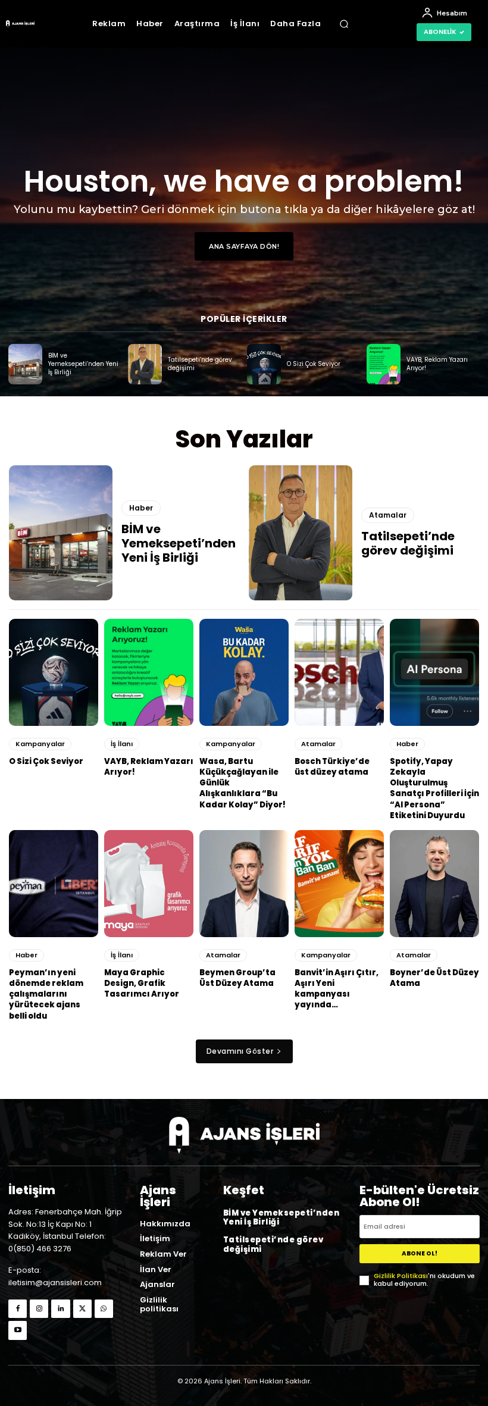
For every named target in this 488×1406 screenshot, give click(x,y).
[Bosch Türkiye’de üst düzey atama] (339, 672)
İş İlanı (122, 744)
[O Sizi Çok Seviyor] (264, 364)
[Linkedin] (60, 1308)
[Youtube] (17, 1330)
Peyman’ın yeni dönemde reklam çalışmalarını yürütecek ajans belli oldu (46, 994)
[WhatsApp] (104, 1308)
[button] (344, 24)
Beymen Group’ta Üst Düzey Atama (237, 978)
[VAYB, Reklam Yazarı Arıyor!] (384, 364)
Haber (141, 508)
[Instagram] (39, 1308)
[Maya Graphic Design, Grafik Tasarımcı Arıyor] (148, 883)
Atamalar (387, 515)
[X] (82, 1308)
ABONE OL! (419, 1253)
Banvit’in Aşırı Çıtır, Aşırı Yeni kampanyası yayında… (336, 989)
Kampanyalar (40, 744)
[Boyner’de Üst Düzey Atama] (434, 883)
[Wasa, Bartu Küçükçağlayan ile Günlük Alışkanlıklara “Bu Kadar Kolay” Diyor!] (244, 672)
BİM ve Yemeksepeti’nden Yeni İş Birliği (83, 364)
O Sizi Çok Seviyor (313, 363)
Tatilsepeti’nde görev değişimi (200, 363)
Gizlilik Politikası (401, 1275)
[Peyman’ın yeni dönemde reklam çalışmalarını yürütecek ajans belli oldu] (53, 883)
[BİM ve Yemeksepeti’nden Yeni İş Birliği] (25, 364)
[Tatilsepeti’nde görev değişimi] (145, 364)
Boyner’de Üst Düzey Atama (434, 978)
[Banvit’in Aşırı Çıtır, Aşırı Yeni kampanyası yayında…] (339, 883)
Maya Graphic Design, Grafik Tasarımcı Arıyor (141, 983)
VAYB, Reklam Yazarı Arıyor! (437, 363)
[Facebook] (17, 1308)
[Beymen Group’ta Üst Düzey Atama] (244, 883)
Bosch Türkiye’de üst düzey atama (332, 767)
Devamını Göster (240, 1051)
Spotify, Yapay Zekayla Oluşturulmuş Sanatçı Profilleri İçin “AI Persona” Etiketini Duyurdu (434, 788)
